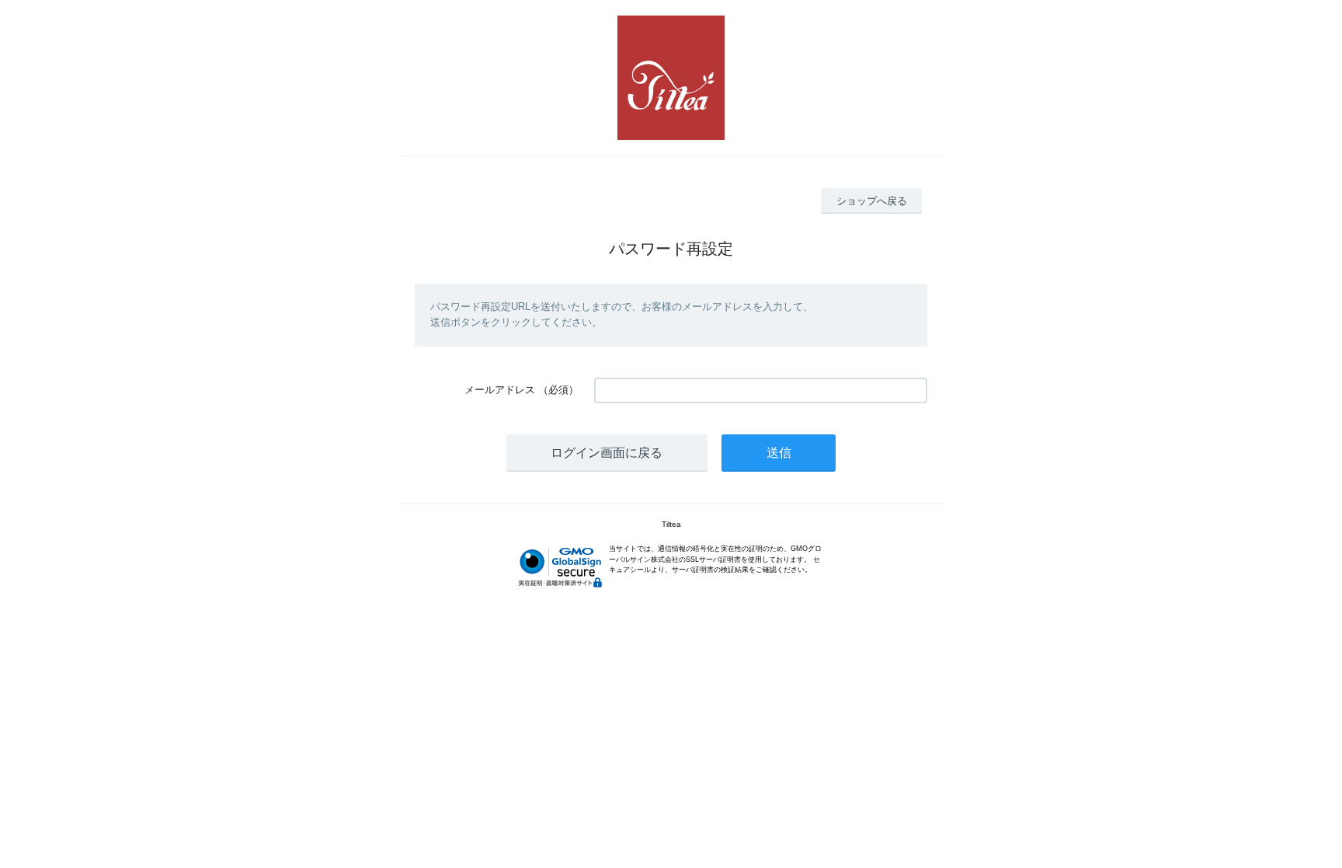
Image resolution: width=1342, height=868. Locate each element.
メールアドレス (499, 390)
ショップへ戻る (871, 201)
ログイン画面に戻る (606, 452)
